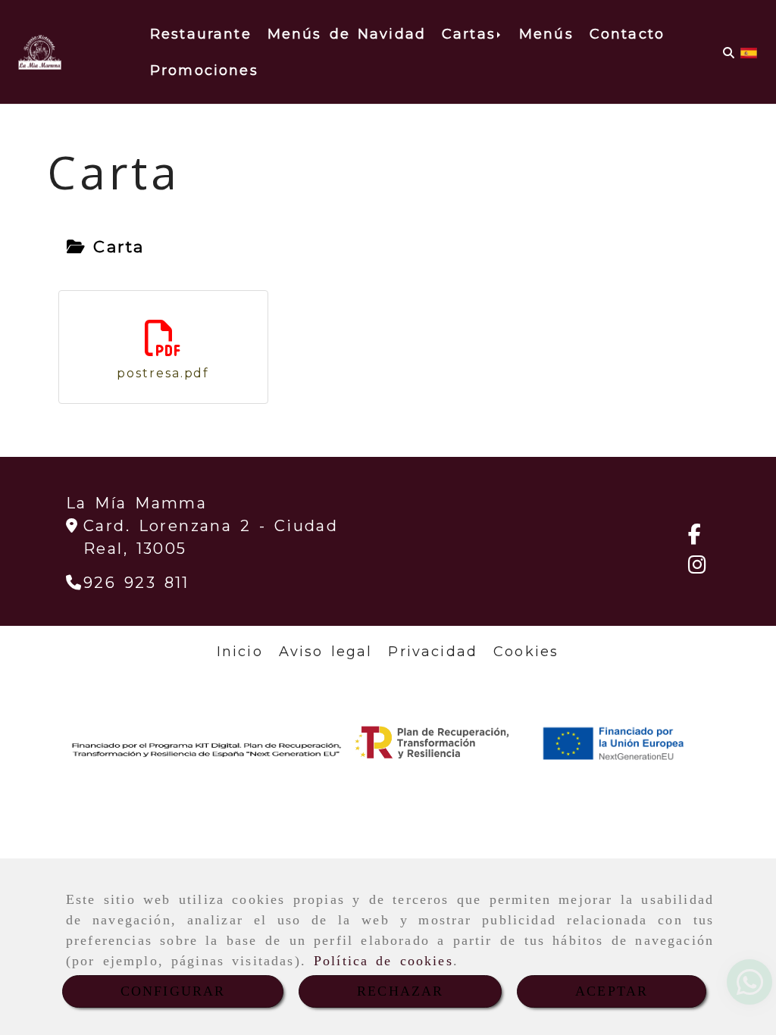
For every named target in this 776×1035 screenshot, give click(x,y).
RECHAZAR (400, 991)
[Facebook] (694, 537)
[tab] (106, 247)
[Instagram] (697, 567)
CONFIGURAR (173, 991)
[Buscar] (728, 52)
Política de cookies (383, 960)
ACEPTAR (611, 991)
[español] (748, 52)
